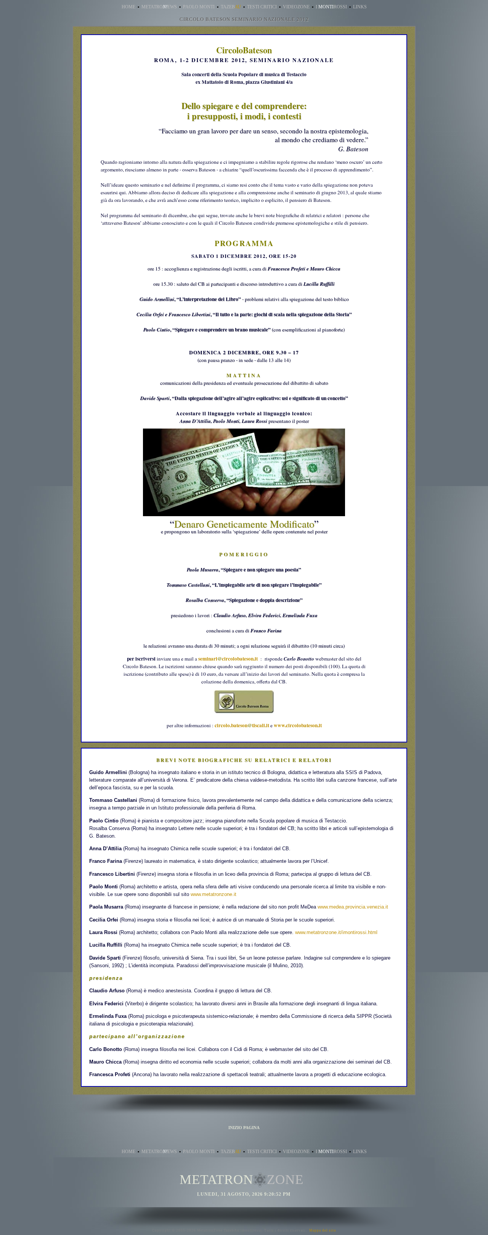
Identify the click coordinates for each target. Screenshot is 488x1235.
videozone (296, 7)
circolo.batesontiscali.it (242, 725)
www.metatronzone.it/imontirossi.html (336, 932)
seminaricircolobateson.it (228, 658)
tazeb (231, 7)
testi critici (262, 7)
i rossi (331, 7)
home (128, 7)
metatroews (159, 7)
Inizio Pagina (244, 1128)
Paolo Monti (199, 7)
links (360, 7)
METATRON (216, 1179)
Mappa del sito (322, 1230)
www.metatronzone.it (213, 894)
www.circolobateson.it (298, 725)
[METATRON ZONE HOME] (260, 1181)
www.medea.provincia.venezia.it (353, 907)
